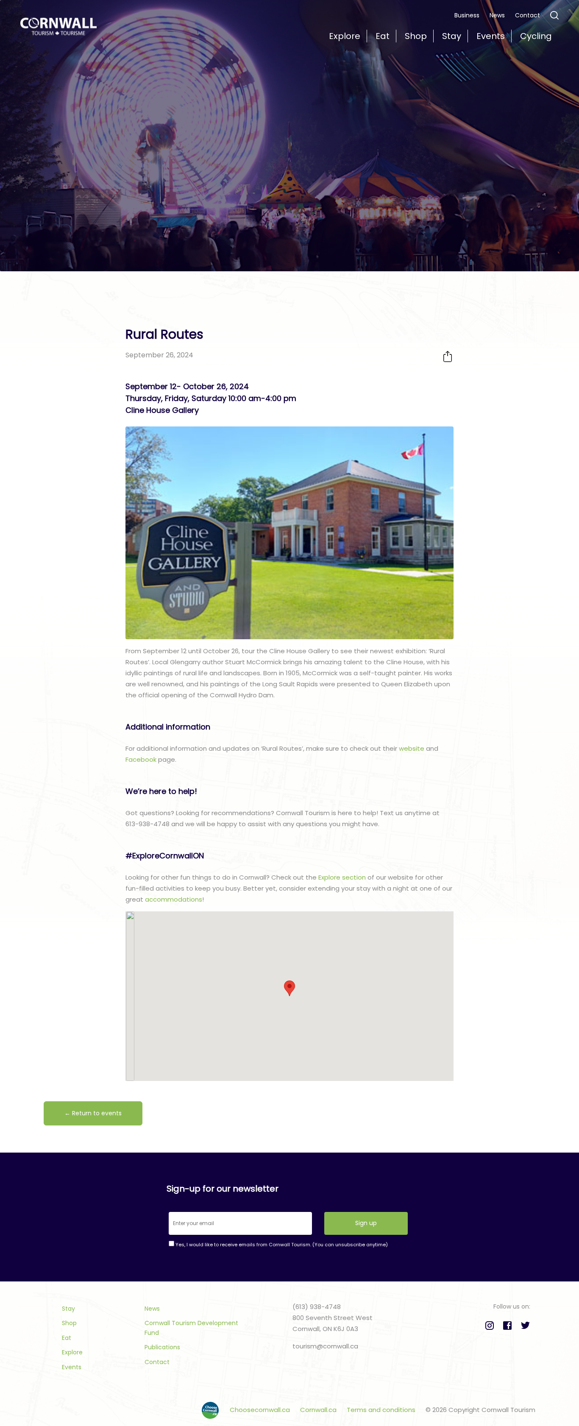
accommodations (173, 899)
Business (466, 15)
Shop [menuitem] (416, 36)
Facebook (140, 759)
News (497, 15)
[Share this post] (447, 356)
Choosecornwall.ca (261, 1409)
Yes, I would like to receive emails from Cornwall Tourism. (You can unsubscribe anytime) (281, 1244)
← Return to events (93, 1113)
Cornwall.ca (319, 1409)
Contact (527, 15)
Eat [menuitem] (383, 36)
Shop (69, 1323)
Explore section (342, 877)
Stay (68, 1308)
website (411, 748)
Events (71, 1367)
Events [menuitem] (490, 36)
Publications (162, 1347)
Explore (72, 1352)
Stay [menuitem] (451, 36)
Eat (66, 1338)
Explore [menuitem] (344, 36)
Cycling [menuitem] (536, 36)
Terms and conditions (382, 1409)
